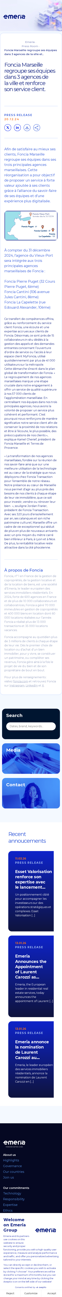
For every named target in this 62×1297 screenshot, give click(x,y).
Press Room (30, 46)
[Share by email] (36, 127)
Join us (8, 1177)
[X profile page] (7, 127)
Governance (12, 1166)
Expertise (10, 1205)
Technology (12, 1193)
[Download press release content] (27, 127)
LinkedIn (32, 685)
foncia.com (20, 681)
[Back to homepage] (31, 1144)
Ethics (8, 1210)
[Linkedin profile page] (17, 127)
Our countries (13, 1172)
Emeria (30, 42)
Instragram (16, 685)
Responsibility (14, 1199)
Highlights (11, 1160)
